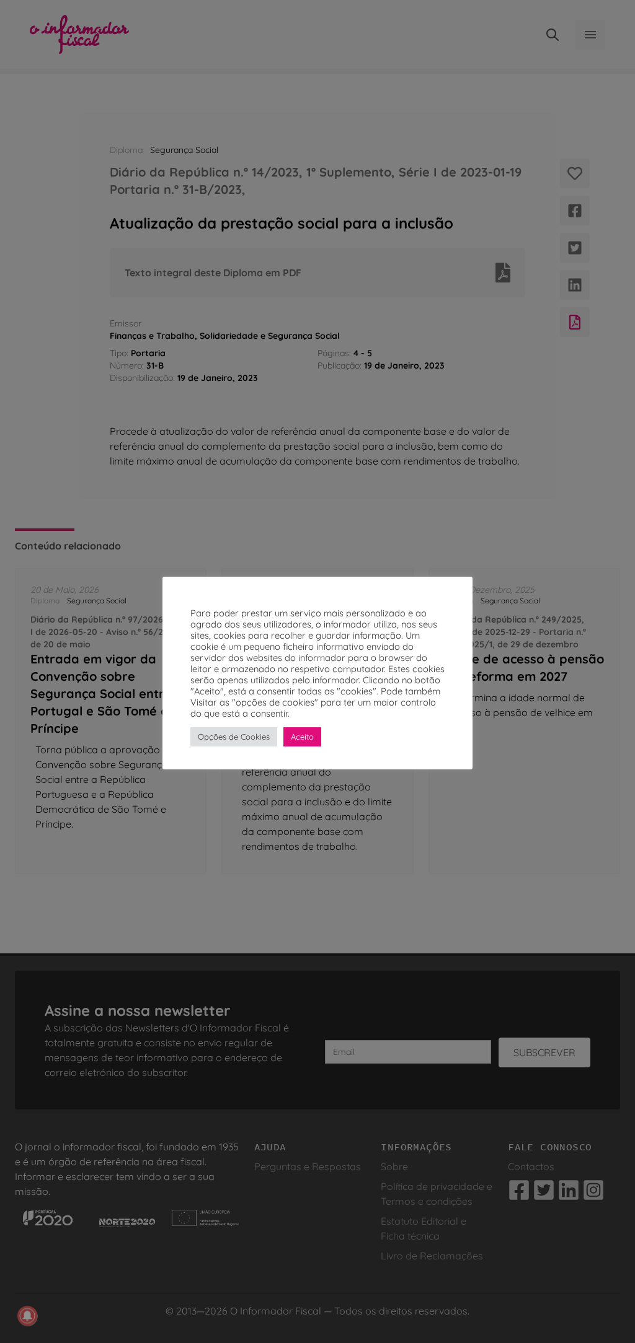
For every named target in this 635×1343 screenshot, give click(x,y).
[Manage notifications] (27, 1316)
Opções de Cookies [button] (234, 736)
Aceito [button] (302, 736)
